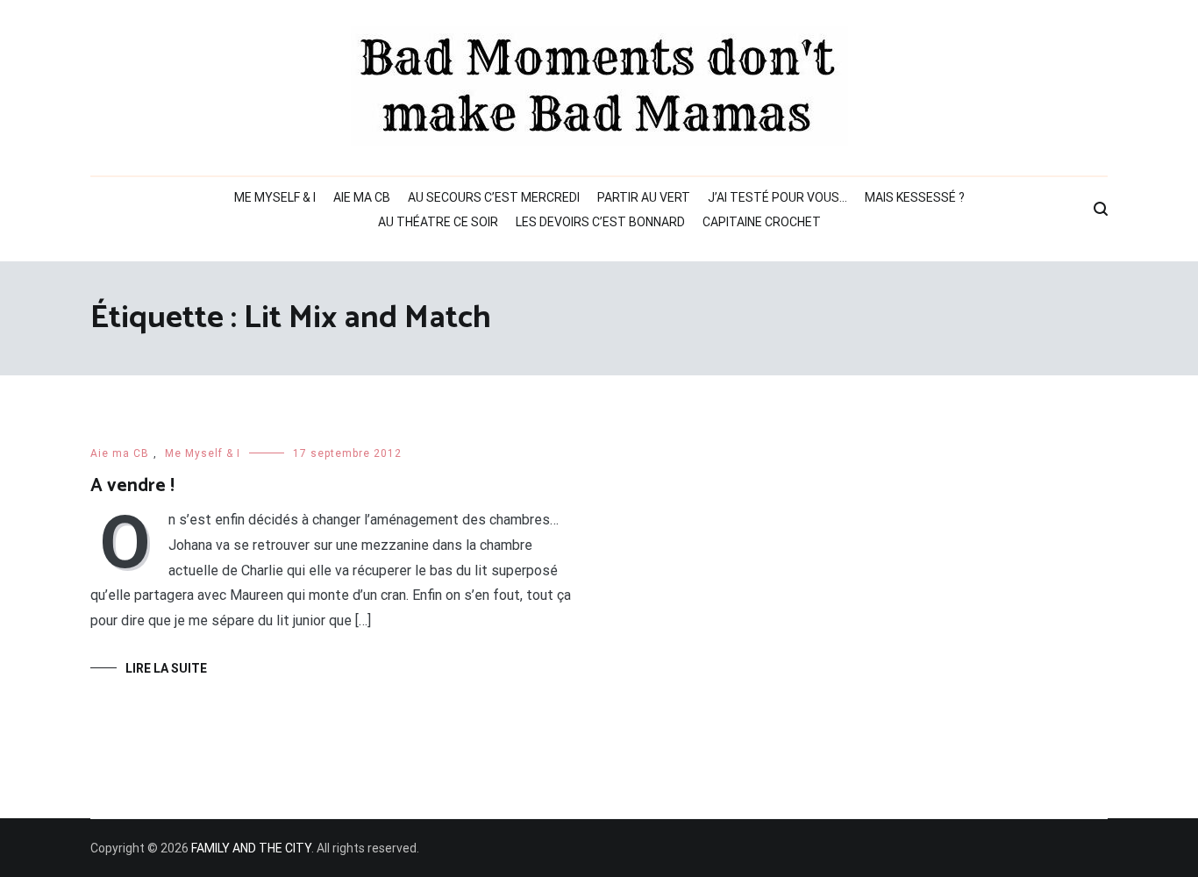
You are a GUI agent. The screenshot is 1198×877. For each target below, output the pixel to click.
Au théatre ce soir (438, 222)
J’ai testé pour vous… (777, 197)
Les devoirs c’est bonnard (600, 222)
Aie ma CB (361, 197)
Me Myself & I (275, 197)
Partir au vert (643, 197)
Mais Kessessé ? (915, 197)
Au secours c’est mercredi (494, 197)
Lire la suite (166, 668)
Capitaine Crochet (761, 222)
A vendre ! (132, 486)
